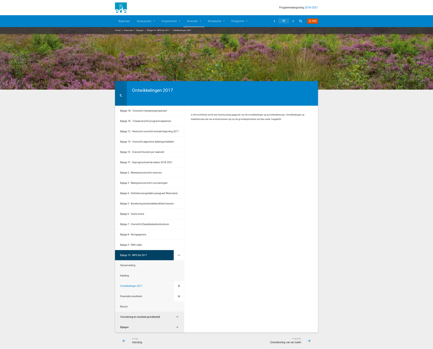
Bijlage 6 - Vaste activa (132, 214)
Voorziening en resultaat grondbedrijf (140, 317)
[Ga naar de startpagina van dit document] (121, 7)
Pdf (314, 21)
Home (118, 30)
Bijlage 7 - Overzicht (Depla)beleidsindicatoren (144, 224)
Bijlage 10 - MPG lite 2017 (158, 30)
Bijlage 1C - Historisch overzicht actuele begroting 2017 (149, 131)
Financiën (192, 21)
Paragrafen (237, 21)
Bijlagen (140, 30)
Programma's (169, 21)
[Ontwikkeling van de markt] (293, 21)
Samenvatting (127, 265)
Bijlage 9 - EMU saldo (131, 244)
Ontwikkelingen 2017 (182, 30)
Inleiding (124, 275)
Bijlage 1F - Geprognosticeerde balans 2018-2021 (146, 162)
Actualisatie (214, 21)
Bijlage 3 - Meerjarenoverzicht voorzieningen (144, 183)
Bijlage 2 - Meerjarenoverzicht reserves (141, 172)
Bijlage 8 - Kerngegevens (133, 234)
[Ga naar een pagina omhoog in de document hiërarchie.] (121, 93)
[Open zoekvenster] (300, 21)
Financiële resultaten (131, 296)
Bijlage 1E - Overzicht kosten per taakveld (142, 152)
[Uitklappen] (179, 255)
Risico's (124, 306)
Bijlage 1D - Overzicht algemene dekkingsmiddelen (147, 141)
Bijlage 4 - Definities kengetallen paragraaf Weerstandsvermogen (152, 193)
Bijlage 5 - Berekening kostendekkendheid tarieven (147, 203)
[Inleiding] (274, 21)
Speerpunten (144, 21)
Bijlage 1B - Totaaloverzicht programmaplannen (145, 121)
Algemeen (124, 21)
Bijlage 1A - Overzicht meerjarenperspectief (143, 110)
